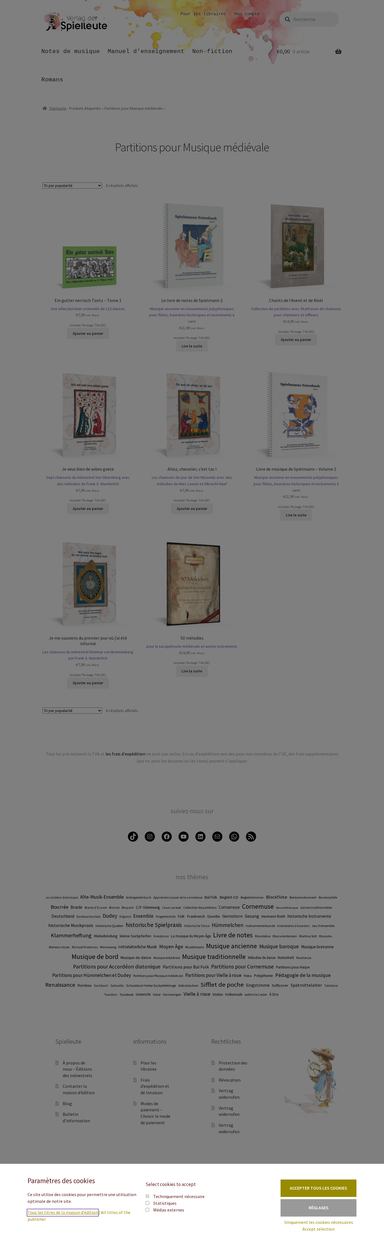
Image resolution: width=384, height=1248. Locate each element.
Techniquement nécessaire (179, 1196)
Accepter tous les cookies (318, 1188)
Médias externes (168, 1210)
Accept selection (318, 1229)
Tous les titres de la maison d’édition (63, 1212)
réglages (319, 1207)
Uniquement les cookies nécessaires (318, 1222)
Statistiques (165, 1203)
